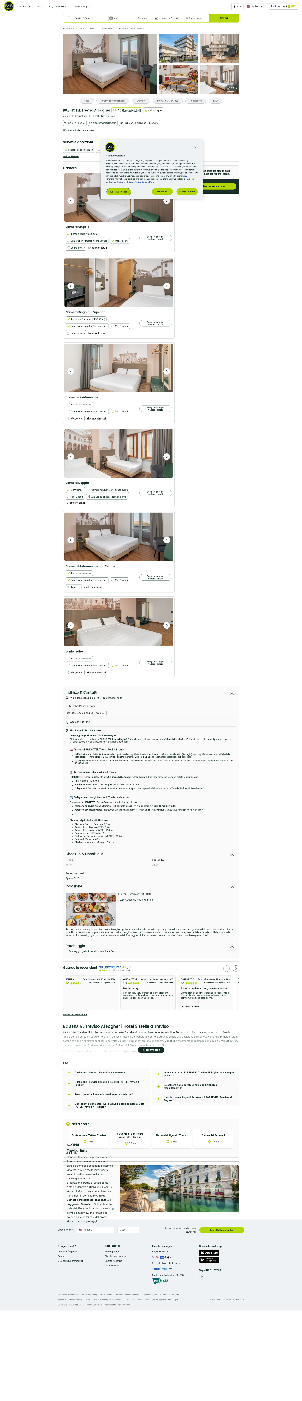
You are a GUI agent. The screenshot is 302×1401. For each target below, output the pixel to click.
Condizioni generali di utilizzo (71, 1294)
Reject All (162, 191)
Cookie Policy (148, 181)
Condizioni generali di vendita (99, 1294)
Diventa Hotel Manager (116, 1256)
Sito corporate (112, 1251)
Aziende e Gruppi (80, 6)
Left (70, 200)
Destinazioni (25, 6)
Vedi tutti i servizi (71, 156)
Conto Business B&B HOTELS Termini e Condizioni (80, 1305)
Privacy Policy (134, 181)
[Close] (195, 147)
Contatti (62, 1256)
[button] (168, 18)
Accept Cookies (187, 191)
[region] (152, 169)
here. (184, 175)
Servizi (39, 6)
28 (232, 88)
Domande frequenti (67, 1251)
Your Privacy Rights (118, 191)
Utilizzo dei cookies (140, 1300)
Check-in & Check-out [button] (84, 854)
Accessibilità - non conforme (117, 1305)
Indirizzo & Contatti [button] (81, 692)
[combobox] (88, 18)
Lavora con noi (112, 1265)
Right (166, 200)
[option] (118, 282)
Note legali (173, 1300)
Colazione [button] (74, 886)
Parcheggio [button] (75, 946)
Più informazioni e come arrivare (78, 130)
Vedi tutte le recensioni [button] (75, 1014)
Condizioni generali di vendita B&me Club (161, 1294)
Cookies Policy (116, 181)
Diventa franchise (113, 1261)
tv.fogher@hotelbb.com (104, 123)
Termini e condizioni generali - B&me (74, 1300)
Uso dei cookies (159, 1300)
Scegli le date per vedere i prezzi (210, 186)
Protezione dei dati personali (127, 1294)
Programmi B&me (57, 6)
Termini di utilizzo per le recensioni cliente (111, 1300)
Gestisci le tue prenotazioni (71, 1261)
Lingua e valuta (66, 1229)
